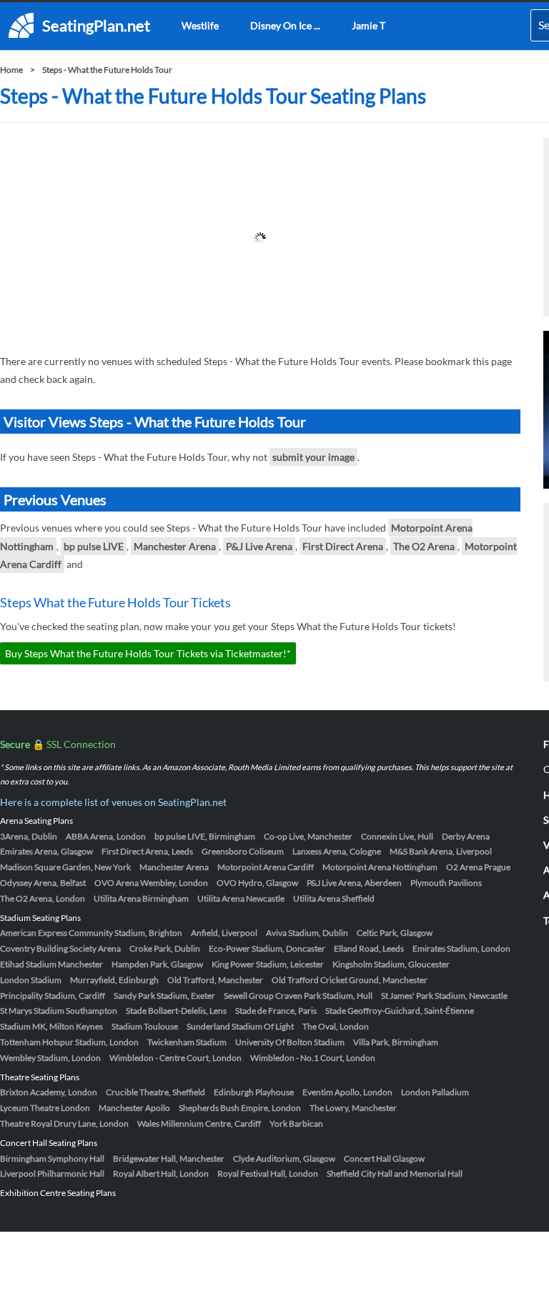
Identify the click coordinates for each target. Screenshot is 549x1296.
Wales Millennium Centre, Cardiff (199, 1123)
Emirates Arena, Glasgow (46, 851)
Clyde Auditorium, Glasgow (284, 1158)
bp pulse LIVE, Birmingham (204, 836)
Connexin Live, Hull (397, 836)
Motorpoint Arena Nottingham (379, 867)
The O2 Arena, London (42, 898)
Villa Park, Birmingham (395, 1042)
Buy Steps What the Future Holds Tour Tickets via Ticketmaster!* (148, 653)
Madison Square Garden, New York (65, 867)
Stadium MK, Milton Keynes (51, 1026)
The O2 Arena (424, 546)
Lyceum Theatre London (45, 1107)
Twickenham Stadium (187, 1042)
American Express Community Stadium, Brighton (91, 932)
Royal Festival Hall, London (267, 1173)
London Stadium (30, 980)
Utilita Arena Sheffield (334, 898)
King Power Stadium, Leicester (268, 964)
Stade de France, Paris (276, 1010)
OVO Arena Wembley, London (151, 882)
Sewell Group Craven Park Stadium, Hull (298, 995)
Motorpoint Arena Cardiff (265, 867)
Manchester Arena (175, 546)
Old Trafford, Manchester (215, 980)
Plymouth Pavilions (446, 882)
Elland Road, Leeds (369, 948)
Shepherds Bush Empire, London (240, 1107)
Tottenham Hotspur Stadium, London (69, 1042)
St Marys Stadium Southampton (58, 1010)
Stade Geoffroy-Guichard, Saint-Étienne (399, 1010)
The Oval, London (335, 1026)
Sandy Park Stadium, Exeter (164, 995)
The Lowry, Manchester (353, 1107)
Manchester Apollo (134, 1107)
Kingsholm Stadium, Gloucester (391, 964)
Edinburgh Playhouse (254, 1092)
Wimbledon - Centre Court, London (175, 1057)
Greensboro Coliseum (243, 851)
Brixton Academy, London (48, 1092)
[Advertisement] (260, 238)
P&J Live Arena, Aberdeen (354, 882)
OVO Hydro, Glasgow (257, 882)
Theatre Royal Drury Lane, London (64, 1123)
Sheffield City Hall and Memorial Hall (395, 1173)
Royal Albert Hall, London (161, 1173)
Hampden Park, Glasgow (157, 964)
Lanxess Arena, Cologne (336, 851)
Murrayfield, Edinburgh (114, 980)
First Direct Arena (342, 546)
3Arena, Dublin (28, 836)
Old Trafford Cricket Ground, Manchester (349, 980)
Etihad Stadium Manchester (51, 964)
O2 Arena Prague (478, 867)
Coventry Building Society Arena (60, 948)
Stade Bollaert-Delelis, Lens (176, 1010)
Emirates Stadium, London (461, 948)
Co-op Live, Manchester (308, 836)
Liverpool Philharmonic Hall (52, 1173)
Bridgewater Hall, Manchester (168, 1158)
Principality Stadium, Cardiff (52, 995)
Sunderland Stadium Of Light (240, 1026)
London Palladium (435, 1092)
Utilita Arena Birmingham (141, 898)
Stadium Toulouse (145, 1026)
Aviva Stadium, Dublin (307, 932)
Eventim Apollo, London (347, 1092)
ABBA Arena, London (106, 836)
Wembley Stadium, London (50, 1057)
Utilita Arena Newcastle (241, 898)
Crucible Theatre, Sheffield (155, 1092)
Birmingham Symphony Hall (52, 1158)
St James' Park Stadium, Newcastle (444, 995)
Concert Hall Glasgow (384, 1158)
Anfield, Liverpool (224, 932)
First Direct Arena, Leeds (147, 851)
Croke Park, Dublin (164, 948)
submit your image (313, 457)
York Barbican (296, 1123)
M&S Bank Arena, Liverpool (441, 851)
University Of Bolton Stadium (290, 1042)
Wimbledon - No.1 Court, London (312, 1057)
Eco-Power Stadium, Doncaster (267, 948)
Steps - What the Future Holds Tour (107, 69)
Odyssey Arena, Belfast (43, 882)
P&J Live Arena (259, 546)
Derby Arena (466, 836)
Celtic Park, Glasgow (394, 932)
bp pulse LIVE (94, 546)
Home (11, 69)
